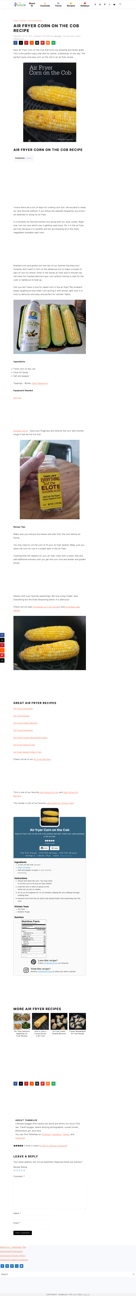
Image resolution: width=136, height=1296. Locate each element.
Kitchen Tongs (20, 431)
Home (15, 20)
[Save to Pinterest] (26, 43)
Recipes (23, 20)
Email (16, 1223)
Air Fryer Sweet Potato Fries (27, 752)
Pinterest (46, 1134)
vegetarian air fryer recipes (46, 607)
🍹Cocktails (45, 4)
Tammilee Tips (66, 856)
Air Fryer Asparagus (23, 730)
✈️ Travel (58, 4)
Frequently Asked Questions (14, 1259)
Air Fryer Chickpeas (23, 708)
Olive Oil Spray (24, 867)
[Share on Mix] (48, 43)
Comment (19, 1176)
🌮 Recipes (71, 4)
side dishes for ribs (48, 792)
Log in (86, 1295)
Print (45, 848)
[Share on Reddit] (32, 43)
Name (17, 1213)
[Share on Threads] (2, 660)
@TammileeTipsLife (46, 972)
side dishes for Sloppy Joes (60, 803)
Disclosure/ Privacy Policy (12, 1255)
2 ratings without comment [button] (53, 1145)
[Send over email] (53, 43)
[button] (46, 841)
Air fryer (17, 398)
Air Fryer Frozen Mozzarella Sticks (30, 737)
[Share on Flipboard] (43, 43)
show (29, 158)
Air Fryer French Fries (24, 745)
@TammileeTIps (51, 963)
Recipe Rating (20, 1167)
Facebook (56, 1134)
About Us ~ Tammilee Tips (13, 1247)
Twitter (66, 1134)
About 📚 (32, 4)
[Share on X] (21, 43)
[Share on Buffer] (37, 43)
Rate (56, 848)
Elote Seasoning (40, 383)
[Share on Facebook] (15, 43)
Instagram (20, 1138)
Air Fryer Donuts (21, 716)
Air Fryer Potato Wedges (25, 723)
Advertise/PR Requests (11, 1251)
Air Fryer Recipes (35, 20)
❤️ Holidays (84, 4)
